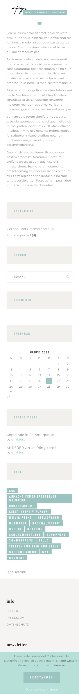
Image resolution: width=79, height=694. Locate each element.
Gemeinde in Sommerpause (30, 435)
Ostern (15, 529)
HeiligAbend (48, 517)
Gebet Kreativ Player (28, 511)
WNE (45, 552)
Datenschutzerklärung (41, 689)
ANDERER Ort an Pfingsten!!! (31, 447)
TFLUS (44, 540)
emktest (18, 439)
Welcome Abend (22, 552)
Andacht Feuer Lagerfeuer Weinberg (33, 498)
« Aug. (11, 397)
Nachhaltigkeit (46, 523)
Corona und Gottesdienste (28, 229)
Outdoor (35, 529)
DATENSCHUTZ (18, 624)
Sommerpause (21, 540)
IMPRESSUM (15, 617)
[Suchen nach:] (39, 277)
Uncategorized (19, 235)
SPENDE (13, 611)
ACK (12, 491)
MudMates (18, 523)
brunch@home (22, 506)
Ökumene (16, 557)
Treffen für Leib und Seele (34, 546)
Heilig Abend (20, 517)
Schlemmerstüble (25, 534)
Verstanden (41, 677)
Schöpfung (56, 534)
